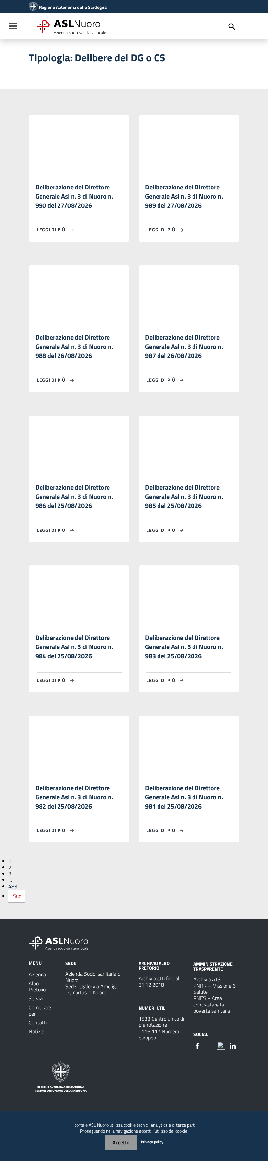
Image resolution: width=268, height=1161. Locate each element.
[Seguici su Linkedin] (233, 1045)
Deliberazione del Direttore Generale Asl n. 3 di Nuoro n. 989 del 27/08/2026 (184, 196)
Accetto (120, 1142)
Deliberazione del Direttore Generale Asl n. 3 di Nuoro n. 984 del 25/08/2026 (74, 646)
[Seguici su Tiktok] (221, 1045)
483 (12, 886)
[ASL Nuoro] (33, 7)
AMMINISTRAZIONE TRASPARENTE (213, 966)
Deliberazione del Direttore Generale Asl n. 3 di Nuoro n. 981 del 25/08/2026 (184, 797)
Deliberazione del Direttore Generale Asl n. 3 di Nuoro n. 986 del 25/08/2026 (74, 496)
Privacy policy (152, 1142)
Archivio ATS (207, 979)
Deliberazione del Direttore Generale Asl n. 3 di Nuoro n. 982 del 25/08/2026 (74, 797)
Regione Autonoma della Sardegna (73, 7)
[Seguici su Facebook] (197, 1045)
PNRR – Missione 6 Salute (214, 989)
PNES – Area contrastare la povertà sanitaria (211, 1004)
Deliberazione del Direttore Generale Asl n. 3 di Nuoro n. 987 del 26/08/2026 (184, 346)
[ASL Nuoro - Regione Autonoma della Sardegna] (63, 942)
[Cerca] (232, 27)
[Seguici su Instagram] (209, 1045)
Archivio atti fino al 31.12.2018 (159, 981)
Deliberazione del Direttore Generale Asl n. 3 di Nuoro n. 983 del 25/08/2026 (184, 646)
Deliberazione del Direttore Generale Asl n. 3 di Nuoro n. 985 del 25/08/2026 (184, 496)
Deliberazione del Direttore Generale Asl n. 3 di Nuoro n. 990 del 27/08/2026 (74, 196)
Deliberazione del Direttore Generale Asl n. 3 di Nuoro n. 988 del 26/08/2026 (74, 346)
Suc (17, 896)
